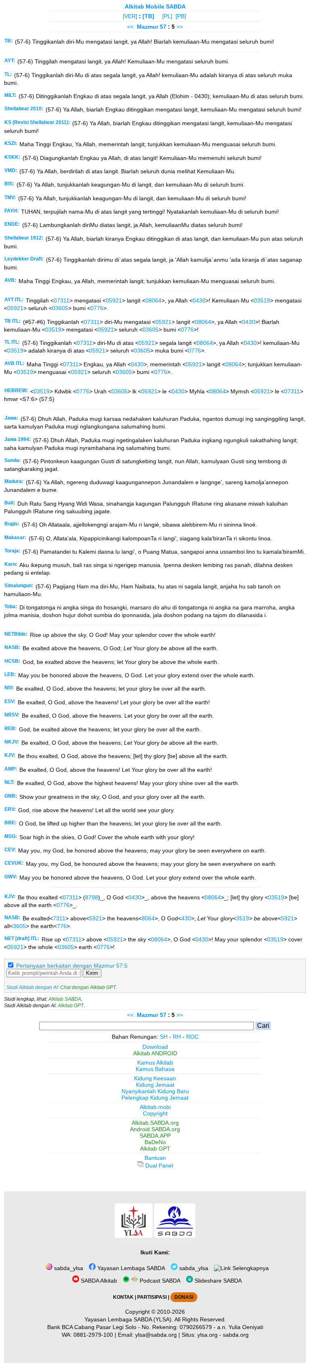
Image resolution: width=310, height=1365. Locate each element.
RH (177, 1036)
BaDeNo (155, 1142)
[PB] (181, 16)
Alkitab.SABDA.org (155, 1122)
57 (164, 26)
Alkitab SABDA (64, 999)
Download (155, 1047)
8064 (148, 918)
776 (62, 926)
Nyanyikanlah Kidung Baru (155, 1091)
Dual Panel (158, 1165)
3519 (242, 918)
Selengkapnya (250, 1268)
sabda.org (236, 1334)
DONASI (183, 1297)
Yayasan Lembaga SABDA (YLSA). (128, 1319)
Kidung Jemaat (155, 1085)
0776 (96, 308)
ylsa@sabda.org (156, 1334)
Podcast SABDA (159, 1280)
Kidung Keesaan (155, 1078)
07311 (61, 300)
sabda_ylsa (67, 1268)
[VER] (130, 16)
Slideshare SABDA (217, 1280)
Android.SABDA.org (155, 1129)
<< (130, 26)
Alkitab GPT (71, 1005)
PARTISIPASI (152, 1297)
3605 (19, 926)
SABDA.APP (155, 1135)
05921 (114, 300)
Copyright (155, 1113)
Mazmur (147, 26)
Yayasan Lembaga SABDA (130, 1268)
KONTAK (123, 1297)
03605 (60, 308)
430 (186, 918)
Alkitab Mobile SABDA (155, 6)
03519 (262, 300)
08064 (153, 300)
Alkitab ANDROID (155, 1053)
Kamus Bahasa (155, 1069)
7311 (59, 918)
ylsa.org (207, 1334)
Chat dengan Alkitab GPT (88, 987)
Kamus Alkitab (155, 1062)
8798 (91, 897)
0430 (199, 300)
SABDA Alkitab (98, 1280)
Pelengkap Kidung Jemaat (155, 1097)
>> (179, 26)
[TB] (148, 16)
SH (164, 1036)
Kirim (92, 973)
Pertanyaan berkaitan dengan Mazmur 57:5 (72, 965)
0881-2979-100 (93, 1334)
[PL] (167, 16)
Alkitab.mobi (155, 1107)
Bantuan (155, 1158)
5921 (95, 918)
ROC (192, 1036)
